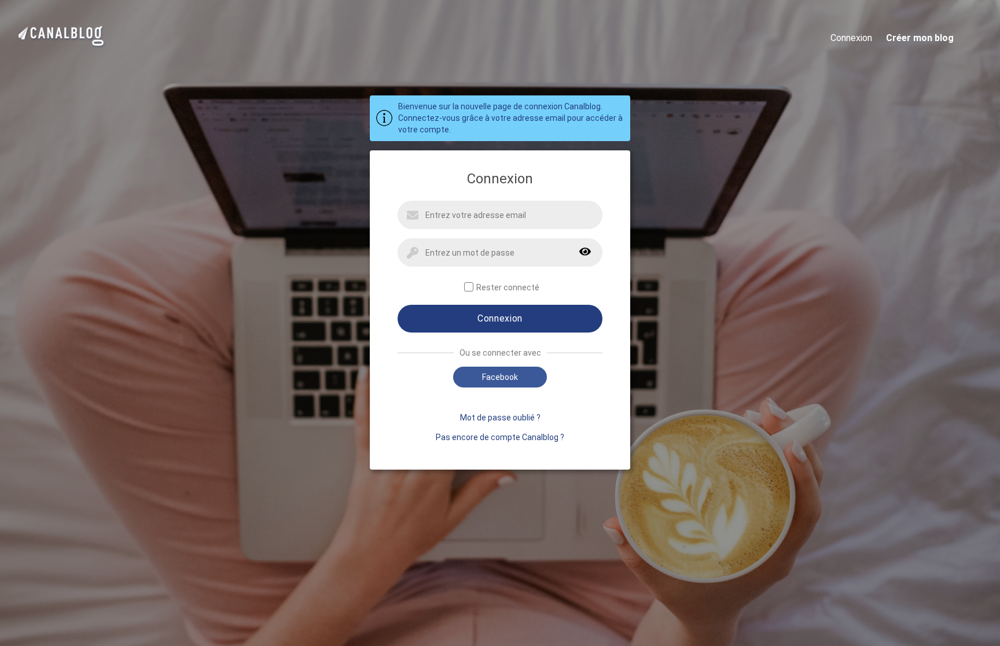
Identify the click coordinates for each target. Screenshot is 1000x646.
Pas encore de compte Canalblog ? (500, 437)
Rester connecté (507, 287)
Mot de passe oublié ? (500, 417)
